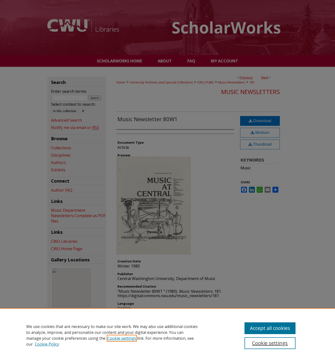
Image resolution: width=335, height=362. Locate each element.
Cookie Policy (47, 344)
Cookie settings (121, 338)
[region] (167, 335)
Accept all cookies (270, 328)
